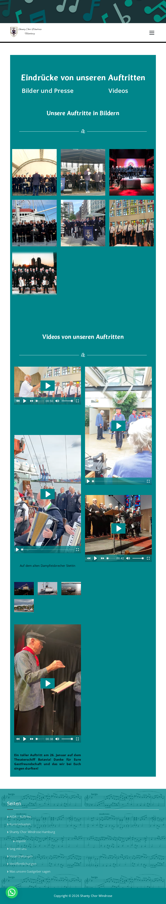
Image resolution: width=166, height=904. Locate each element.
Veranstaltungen (21, 856)
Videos (118, 90)
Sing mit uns (18, 849)
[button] (12, 892)
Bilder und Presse (47, 90)
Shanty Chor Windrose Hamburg (32, 832)
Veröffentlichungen (23, 864)
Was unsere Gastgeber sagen (30, 871)
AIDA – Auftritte (20, 817)
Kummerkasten (20, 824)
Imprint (21, 841)
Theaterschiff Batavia (32, 759)
